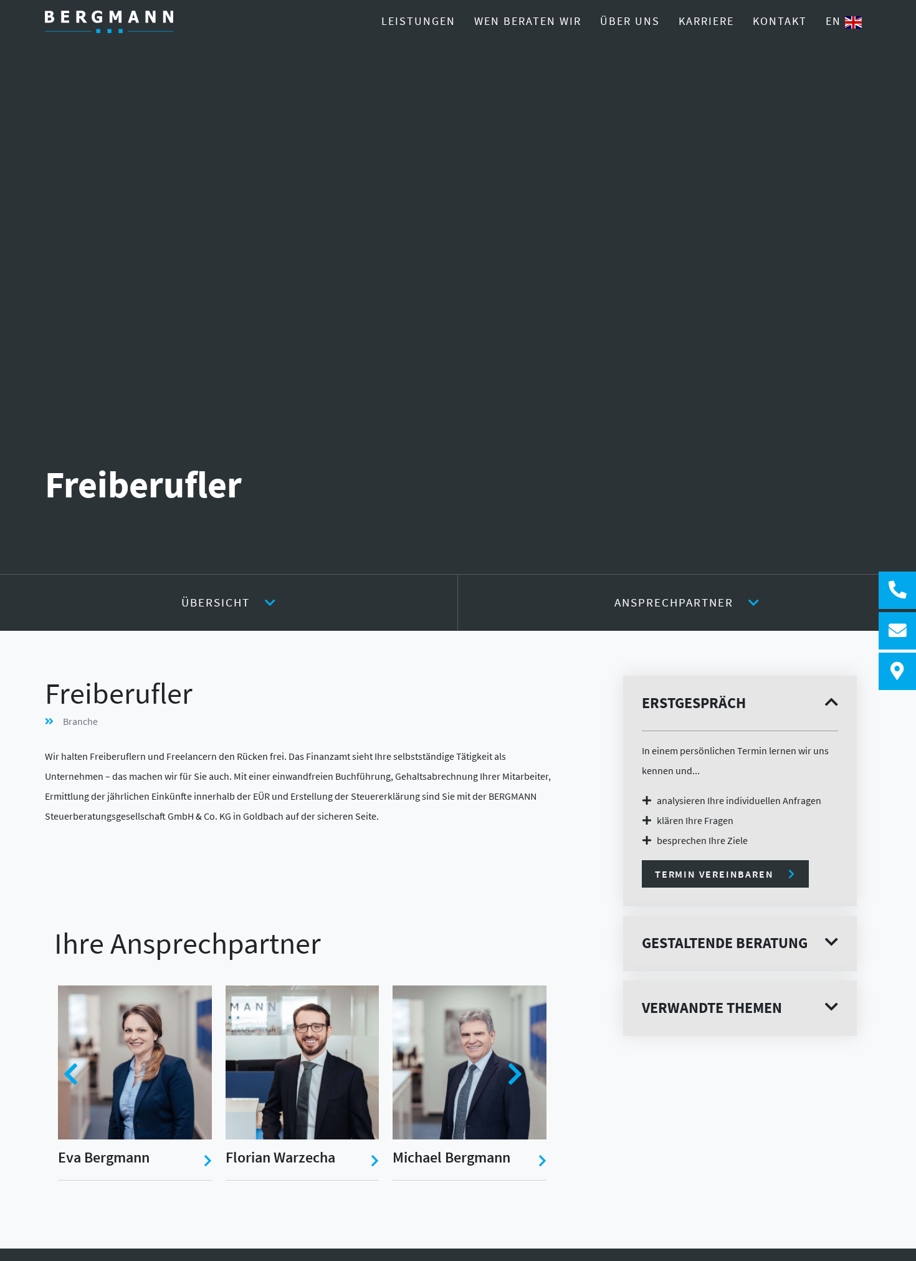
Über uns (630, 21)
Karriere (706, 21)
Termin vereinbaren (714, 874)
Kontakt (780, 21)
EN (835, 21)
